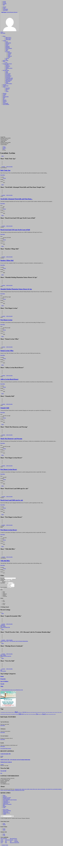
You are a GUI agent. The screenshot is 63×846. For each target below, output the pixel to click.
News (4, 61)
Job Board (16, 714)
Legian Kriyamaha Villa (5, 627)
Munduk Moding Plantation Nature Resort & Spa (16, 289)
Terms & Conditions (7, 810)
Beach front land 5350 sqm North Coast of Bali (15, 229)
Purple (2, 841)
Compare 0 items (4, 844)
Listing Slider (8, 39)
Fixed (4, 828)
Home (4, 36)
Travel (4, 102)
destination (50, 712)
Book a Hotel (5, 60)
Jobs (6, 59)
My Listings (7, 74)
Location (2, 580)
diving (54, 712)
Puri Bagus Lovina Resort (8, 469)
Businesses (7, 47)
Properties (7, 43)
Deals (48, 712)
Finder (59, 712)
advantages (9, 712)
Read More (2, 175)
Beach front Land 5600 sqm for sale (11, 500)
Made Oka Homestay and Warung (11, 438)
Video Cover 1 (8, 37)
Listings (4, 40)
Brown (15, 838)
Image (5, 714)
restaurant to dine (18, 789)
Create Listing (5, 85)
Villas (6, 50)
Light (4, 835)
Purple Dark (16, 842)
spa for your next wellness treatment (7, 790)
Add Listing (5, 10)
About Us (7, 89)
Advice (12, 712)
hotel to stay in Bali (25, 789)
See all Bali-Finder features (5, 748)
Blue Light (3, 838)
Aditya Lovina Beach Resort (9, 379)
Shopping (5, 101)
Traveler (47, 714)
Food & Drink (8, 42)
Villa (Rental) (5, 103)
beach (31, 712)
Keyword (2, 578)
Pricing (6, 82)
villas (54, 714)
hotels (3, 714)
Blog (6, 62)
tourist (39, 714)
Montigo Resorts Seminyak (5, 656)
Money (28, 714)
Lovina (4, 178)
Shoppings (7, 46)
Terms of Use (5, 811)
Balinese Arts (28, 712)
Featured (3, 581)
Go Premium (5, 9)
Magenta (11, 839)
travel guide (50, 714)
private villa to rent (33, 789)
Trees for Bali (3, 671)
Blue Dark (12, 838)
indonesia (7, 714)
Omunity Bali (4, 408)
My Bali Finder (6, 70)
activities (6, 712)
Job (3, 98)
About (4, 86)
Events (6, 45)
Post (31, 714)
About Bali (7, 87)
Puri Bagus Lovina (6, 320)
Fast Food (56, 712)
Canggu (9, 53)
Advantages (7, 65)
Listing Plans (5, 803)
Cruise (46, 712)
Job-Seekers (13, 714)
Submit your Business (7, 804)
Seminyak (10, 56)
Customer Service (8, 68)
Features (7, 67)
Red (6, 841)
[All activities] (10, 584)
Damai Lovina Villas (6, 350)
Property (4, 99)
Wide (4, 823)
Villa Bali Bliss (5, 560)
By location (7, 51)
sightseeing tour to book (19, 790)
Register (4, 6)
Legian (4, 626)
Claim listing (5, 800)
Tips (37, 714)
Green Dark (7, 839)
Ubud (9, 57)
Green (2, 839)
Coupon (4, 94)
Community (43, 712)
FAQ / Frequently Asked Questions (10, 799)
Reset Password (8, 80)
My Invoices (7, 76)
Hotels (6, 41)
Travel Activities (3, 587)
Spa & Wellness (6, 104)
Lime (2, 842)
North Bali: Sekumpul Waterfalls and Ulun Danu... (16, 199)
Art (14, 712)
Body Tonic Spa (5, 170)
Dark (4, 834)
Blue (6, 838)
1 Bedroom (2, 625)
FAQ (6, 69)
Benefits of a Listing (7, 797)
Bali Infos (24, 712)
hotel (1, 714)
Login (4, 7)
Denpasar (10, 52)
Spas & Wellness (8, 48)
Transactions (7, 81)
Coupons (7, 58)
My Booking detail (9, 78)
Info (9, 714)
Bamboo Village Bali (6, 260)
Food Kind (2, 582)
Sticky (4, 829)
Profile (6, 72)
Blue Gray (12, 842)
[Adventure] (10, 586)
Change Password (8, 79)
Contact (6, 91)
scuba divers (34, 714)
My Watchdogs (8, 75)
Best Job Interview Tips (38, 712)
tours (41, 714)
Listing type (2, 579)
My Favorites (8, 73)
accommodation (2, 712)
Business (4, 93)
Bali (4, 148)
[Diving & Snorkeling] (10, 587)
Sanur (9, 54)
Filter (2, 588)
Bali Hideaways (20, 712)
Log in (1, 31)
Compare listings (8, 83)
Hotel (4, 97)
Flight (61, 712)
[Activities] (10, 585)
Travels (6, 49)
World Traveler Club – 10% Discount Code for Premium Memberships (14, 641)
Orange (15, 839)
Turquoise (16, 841)
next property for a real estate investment (54, 789)
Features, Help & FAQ (7, 63)
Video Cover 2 (8, 38)
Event (4, 95)
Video (53, 714)
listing (23, 714)
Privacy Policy (6, 809)
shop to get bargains (41, 789)
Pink (6, 842)
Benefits (7, 64)
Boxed (4, 824)
